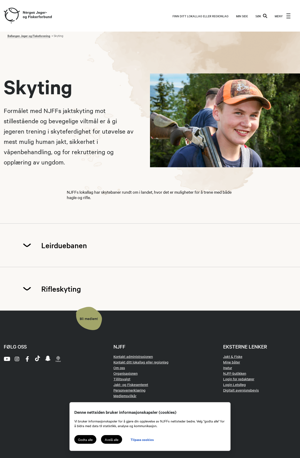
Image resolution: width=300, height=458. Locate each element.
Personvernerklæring (129, 390)
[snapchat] (48, 359)
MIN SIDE (242, 16)
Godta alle (85, 439)
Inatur (227, 367)
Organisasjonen (125, 373)
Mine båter (231, 362)
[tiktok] (37, 359)
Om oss (119, 367)
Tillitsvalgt (121, 379)
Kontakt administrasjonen (133, 356)
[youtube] (7, 359)
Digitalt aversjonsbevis (241, 390)
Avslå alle (111, 439)
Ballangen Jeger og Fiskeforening (29, 35)
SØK (258, 16)
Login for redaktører (238, 379)
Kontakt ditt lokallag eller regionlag (141, 362)
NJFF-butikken (234, 373)
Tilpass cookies (142, 439)
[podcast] (58, 359)
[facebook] (27, 359)
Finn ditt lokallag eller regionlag (200, 16)
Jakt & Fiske (232, 356)
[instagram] (17, 359)
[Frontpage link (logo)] (11, 16)
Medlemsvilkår (124, 395)
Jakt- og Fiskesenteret (130, 384)
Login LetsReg (234, 384)
